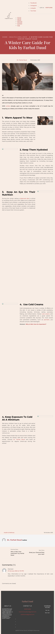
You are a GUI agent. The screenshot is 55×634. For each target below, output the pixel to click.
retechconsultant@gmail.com (27, 612)
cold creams (46, 314)
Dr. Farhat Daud (22, 60)
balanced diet (24, 198)
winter (8, 106)
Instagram (33, 5)
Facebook (33, 3)
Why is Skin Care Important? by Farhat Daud (17, 553)
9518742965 (48, 7)
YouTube (33, 10)
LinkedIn (33, 8)
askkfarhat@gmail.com (27, 614)
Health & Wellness (18, 37)
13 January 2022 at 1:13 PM (16, 571)
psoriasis (46, 319)
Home (4, 37)
